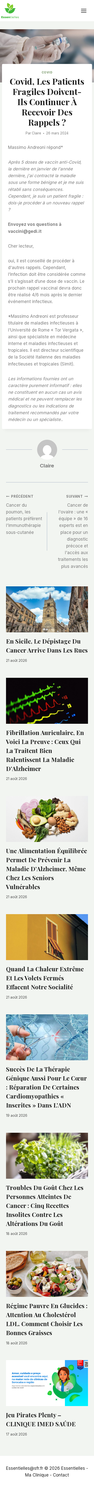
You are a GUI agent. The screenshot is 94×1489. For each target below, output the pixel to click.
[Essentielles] (10, 10)
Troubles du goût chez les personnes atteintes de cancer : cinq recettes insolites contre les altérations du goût (44, 1205)
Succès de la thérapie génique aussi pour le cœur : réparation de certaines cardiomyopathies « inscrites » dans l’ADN (46, 1087)
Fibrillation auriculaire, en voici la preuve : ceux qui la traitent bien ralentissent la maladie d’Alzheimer (45, 750)
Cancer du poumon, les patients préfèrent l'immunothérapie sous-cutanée (24, 514)
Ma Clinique (37, 1475)
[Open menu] (86, 10)
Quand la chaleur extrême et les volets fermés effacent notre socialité (45, 978)
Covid (47, 72)
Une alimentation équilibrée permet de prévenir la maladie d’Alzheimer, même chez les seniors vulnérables (46, 869)
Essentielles (73, 1468)
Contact (61, 1475)
